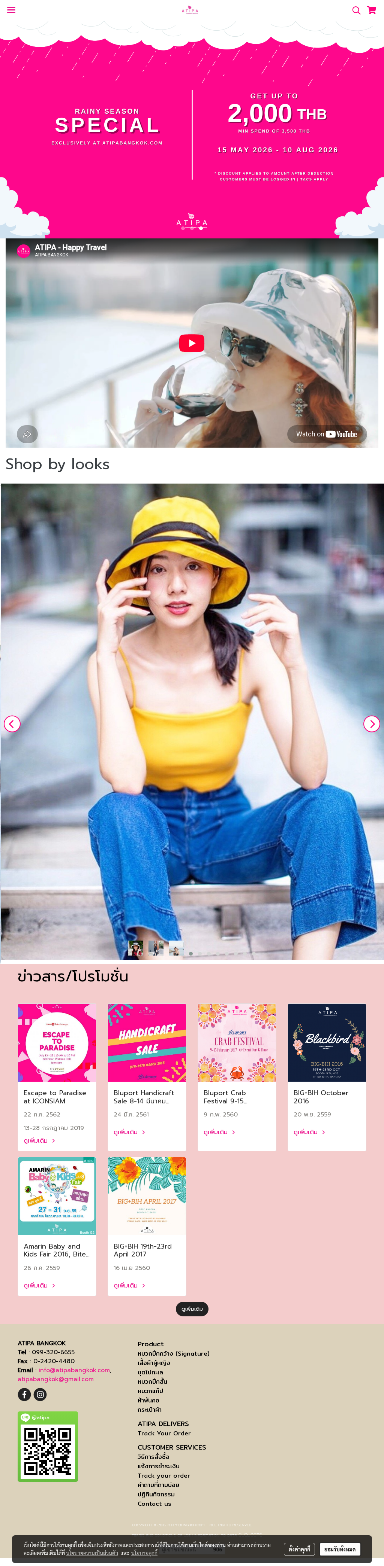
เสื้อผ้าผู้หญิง (154, 1363)
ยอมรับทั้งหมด (340, 1549)
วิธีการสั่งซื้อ (154, 1457)
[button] (354, 10)
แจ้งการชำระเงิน (159, 1466)
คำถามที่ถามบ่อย (158, 1485)
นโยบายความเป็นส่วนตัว (92, 1553)
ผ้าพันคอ (148, 1400)
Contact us (154, 1503)
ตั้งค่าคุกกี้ (299, 1549)
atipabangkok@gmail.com (56, 1379)
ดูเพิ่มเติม (37, 1140)
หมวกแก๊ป (150, 1391)
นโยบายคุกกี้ (144, 1553)
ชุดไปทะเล (150, 1372)
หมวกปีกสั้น (152, 1381)
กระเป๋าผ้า (150, 1409)
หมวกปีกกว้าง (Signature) (174, 1353)
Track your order (164, 1475)
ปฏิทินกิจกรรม (156, 1494)
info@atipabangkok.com (74, 1370)
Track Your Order (164, 1433)
